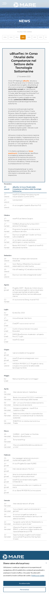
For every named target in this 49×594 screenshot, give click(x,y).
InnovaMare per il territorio (22, 318)
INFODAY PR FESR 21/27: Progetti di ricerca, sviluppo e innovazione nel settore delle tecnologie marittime (28, 366)
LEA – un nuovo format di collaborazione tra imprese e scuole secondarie (28, 404)
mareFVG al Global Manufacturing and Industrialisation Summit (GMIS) (26, 196)
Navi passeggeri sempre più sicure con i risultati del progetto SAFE (26, 459)
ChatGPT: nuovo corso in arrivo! (24, 323)
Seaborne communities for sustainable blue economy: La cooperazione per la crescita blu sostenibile (28, 416)
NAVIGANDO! (18, 200)
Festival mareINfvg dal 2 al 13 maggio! (26, 379)
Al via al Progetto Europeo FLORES (24, 463)
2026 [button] (5, 37)
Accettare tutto (24, 583)
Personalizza (24, 589)
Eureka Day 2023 (19, 313)
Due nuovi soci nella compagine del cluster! (27, 275)
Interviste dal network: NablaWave (25, 392)
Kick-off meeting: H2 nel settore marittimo (27, 269)
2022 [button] (28, 37)
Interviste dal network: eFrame (23, 504)
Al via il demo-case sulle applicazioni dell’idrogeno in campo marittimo (24, 241)
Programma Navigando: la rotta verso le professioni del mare (26, 230)
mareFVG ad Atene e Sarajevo (23, 218)
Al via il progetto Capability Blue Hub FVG (27, 205)
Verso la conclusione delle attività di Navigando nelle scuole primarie (25, 475)
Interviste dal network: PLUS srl (23, 469)
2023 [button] (23, 37)
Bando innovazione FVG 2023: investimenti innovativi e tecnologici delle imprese (28, 398)
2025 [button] (11, 37)
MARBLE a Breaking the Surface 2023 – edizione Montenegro (26, 225)
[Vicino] (46, 563)
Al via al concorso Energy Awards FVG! (26, 300)
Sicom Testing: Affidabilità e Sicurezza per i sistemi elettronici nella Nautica (27, 265)
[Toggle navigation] (4, 3)
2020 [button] (40, 37)
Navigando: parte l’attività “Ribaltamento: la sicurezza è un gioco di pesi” (28, 523)
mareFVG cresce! (18, 340)
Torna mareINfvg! (19, 440)
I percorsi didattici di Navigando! (24, 353)
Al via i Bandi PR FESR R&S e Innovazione (27, 490)
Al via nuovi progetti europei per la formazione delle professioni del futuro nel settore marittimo (27, 516)
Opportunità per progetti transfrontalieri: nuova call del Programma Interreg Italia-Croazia (27, 537)
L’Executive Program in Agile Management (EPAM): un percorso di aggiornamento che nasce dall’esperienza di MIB (27, 529)
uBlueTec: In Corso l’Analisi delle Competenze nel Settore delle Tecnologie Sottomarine (27, 189)
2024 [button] (16, 37)
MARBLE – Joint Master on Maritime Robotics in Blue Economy (25, 435)
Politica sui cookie (37, 575)
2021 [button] (34, 37)
